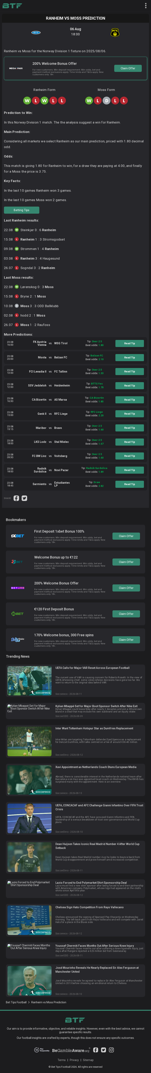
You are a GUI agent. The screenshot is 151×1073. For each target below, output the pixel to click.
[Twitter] (103, 1051)
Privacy (74, 1060)
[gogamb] (71, 1051)
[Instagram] (111, 1051)
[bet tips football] (12, 5)
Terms (62, 1060)
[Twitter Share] (24, 497)
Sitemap (88, 1060)
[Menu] (144, 6)
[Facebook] (95, 1051)
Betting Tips (21, 210)
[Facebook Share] (17, 497)
